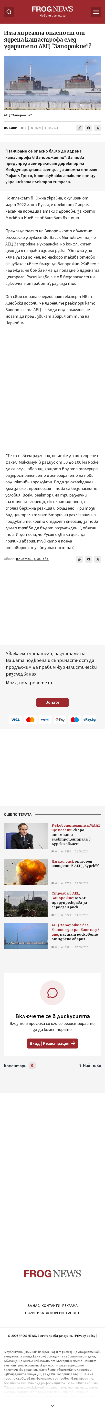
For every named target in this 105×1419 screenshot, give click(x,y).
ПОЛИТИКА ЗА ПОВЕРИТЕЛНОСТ (52, 1313)
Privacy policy (85, 1335)
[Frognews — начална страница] (52, 1273)
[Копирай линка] (79, 128)
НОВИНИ (10, 128)
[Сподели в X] (97, 128)
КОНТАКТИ (51, 1305)
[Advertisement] (52, 393)
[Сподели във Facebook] (88, 128)
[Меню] (96, 12)
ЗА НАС (34, 1305)
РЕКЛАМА (70, 1305)
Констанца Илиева (32, 559)
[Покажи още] (52, 1406)
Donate (52, 702)
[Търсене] (9, 12)
